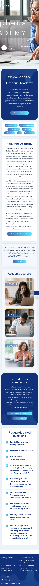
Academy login (29, 133)
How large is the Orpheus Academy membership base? (20, 517)
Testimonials (26, 129)
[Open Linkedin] (9, 580)
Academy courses (11, 125)
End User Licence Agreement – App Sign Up (27, 560)
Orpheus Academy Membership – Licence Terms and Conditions (28, 568)
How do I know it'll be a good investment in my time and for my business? (20, 506)
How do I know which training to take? (18, 443)
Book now (19, 418)
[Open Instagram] (6, 580)
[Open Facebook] (2, 580)
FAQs (19, 133)
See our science (19, 113)
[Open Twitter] (12, 580)
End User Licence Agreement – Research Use (8, 568)
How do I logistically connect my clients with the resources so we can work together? (20, 483)
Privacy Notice (7, 558)
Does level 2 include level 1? (21, 450)
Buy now (19, 261)
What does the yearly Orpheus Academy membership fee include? (20, 495)
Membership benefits (26, 125)
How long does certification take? (17, 458)
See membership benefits (19, 234)
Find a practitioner (14, 129)
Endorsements (10, 133)
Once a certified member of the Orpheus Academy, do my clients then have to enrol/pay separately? (21, 469)
